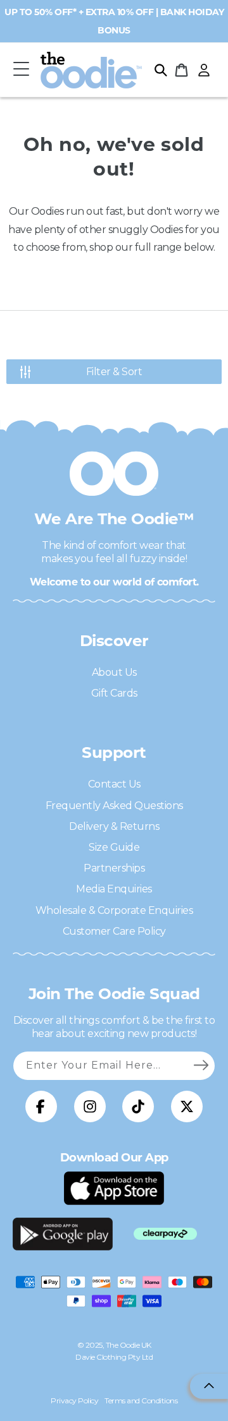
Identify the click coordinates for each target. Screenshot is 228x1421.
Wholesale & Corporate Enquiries (114, 910)
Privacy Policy (74, 1400)
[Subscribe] (200, 1065)
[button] (21, 69)
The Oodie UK (128, 1345)
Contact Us (114, 784)
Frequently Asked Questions (114, 806)
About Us (114, 672)
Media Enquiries (114, 889)
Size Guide (114, 847)
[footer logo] (114, 1188)
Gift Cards (114, 693)
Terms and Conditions (140, 1400)
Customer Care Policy (114, 931)
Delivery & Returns (114, 826)
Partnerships (114, 868)
